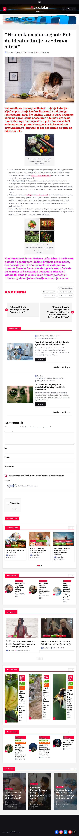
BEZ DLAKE (49, 336)
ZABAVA (63, 635)
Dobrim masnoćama (66, 288)
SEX (15, 635)
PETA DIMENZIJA (40, 378)
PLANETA (14, 545)
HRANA (17, 52)
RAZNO (23, 52)
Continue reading (61, 367)
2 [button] (41, 565)
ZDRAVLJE (21, 545)
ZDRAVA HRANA (46, 687)
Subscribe (71, 9)
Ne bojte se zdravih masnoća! (37, 195)
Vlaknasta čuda (50, 296)
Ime (6, 448)
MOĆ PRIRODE (22, 683)
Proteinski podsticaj (66, 292)
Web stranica (9, 466)
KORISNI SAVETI (42, 541)
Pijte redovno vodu (49, 292)
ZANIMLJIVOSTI (58, 378)
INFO (8, 545)
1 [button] (38, 565)
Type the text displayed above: (28, 486)
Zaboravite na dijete (66, 296)
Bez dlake (10, 52)
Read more (40, 359)
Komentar (9, 432)
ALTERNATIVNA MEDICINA (63, 541)
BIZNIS (33, 541)
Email (7, 457)
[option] (15, 546)
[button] (69, 528)
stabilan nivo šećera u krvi (41, 175)
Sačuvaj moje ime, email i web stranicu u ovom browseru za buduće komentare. (36, 476)
